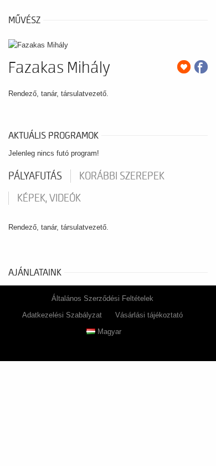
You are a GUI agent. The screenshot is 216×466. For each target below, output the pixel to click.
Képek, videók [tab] (49, 198)
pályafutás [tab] (35, 176)
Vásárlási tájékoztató (149, 315)
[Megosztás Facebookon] (201, 66)
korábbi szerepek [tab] (121, 176)
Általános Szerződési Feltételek (102, 298)
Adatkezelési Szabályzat (62, 315)
